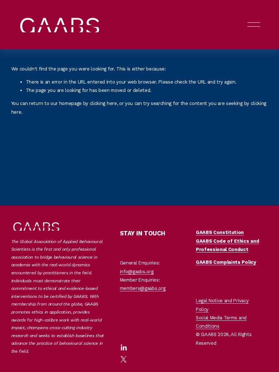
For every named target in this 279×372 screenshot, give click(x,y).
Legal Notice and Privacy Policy (222, 305)
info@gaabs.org (136, 271)
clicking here (103, 103)
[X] (123, 359)
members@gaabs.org (143, 288)
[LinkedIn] (123, 347)
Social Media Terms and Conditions (221, 322)
